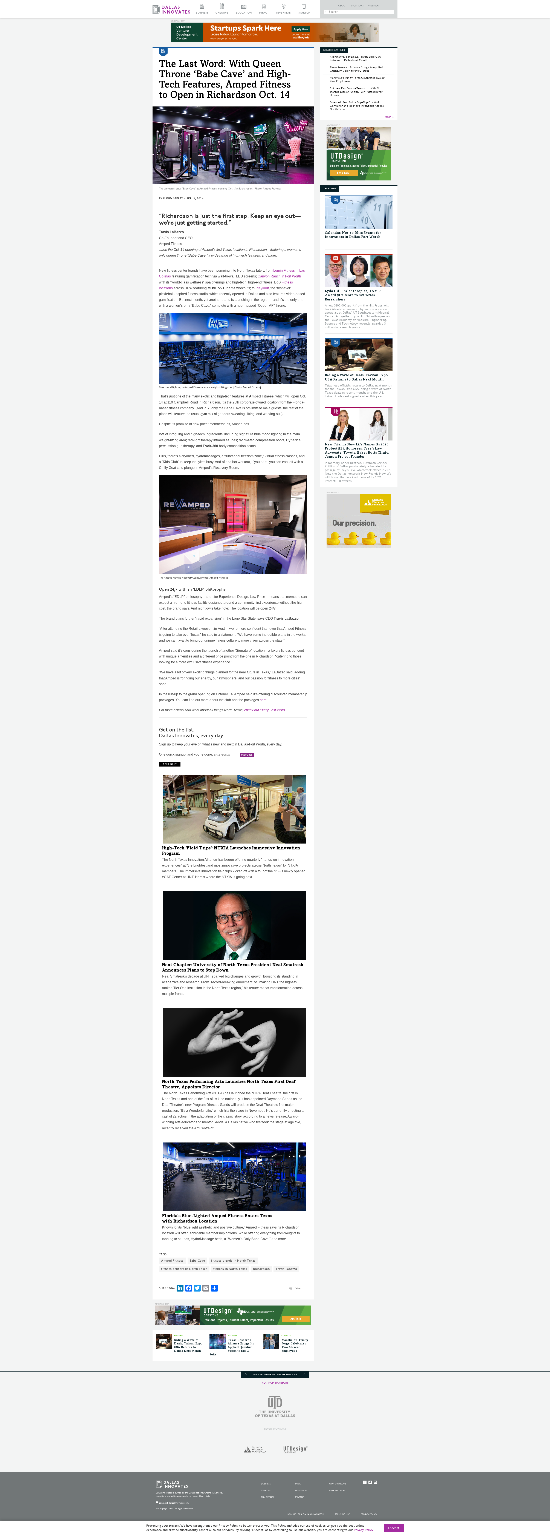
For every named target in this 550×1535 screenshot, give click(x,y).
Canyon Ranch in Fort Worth (279, 276)
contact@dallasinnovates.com (174, 1503)
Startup (304, 12)
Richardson (261, 1269)
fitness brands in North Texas (233, 1260)
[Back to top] (533, 1508)
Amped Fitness (172, 1260)
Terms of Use (342, 1514)
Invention (283, 12)
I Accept (393, 1528)
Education (244, 12)
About (342, 5)
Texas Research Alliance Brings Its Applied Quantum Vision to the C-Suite (231, 1347)
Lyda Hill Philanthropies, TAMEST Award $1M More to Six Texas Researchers (354, 295)
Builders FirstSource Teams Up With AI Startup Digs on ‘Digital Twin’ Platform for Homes (356, 92)
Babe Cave (197, 1260)
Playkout (262, 288)
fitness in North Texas (230, 1269)
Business (202, 12)
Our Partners (337, 1490)
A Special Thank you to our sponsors (275, 1374)
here (263, 700)
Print (298, 1288)
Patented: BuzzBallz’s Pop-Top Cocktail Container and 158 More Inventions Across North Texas (357, 106)
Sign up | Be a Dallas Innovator (305, 1514)
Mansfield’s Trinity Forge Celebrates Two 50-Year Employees (358, 79)
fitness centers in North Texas (184, 1269)
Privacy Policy (369, 1514)
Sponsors (357, 5)
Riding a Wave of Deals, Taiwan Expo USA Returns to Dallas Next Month (355, 58)
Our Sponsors (337, 1484)
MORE (388, 117)
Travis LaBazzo (286, 1269)
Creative (221, 12)
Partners (374, 5)
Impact (264, 12)
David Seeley (173, 198)
